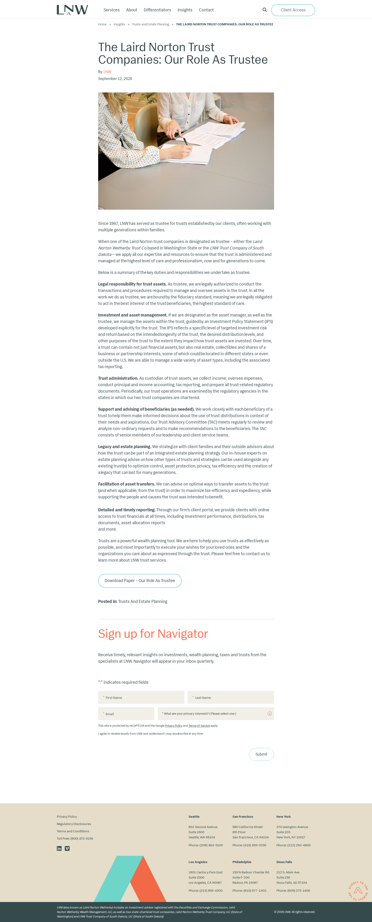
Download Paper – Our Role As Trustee (140, 580)
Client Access (293, 10)
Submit (261, 754)
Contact (206, 10)
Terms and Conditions (73, 831)
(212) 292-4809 (299, 845)
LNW (107, 72)
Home (102, 24)
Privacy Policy (173, 726)
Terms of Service (199, 726)
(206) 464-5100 (211, 845)
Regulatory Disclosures (74, 824)
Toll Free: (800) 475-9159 (75, 838)
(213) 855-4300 (211, 890)
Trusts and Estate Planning (150, 24)
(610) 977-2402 (255, 890)
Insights (119, 24)
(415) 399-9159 (254, 845)
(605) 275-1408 (298, 890)
